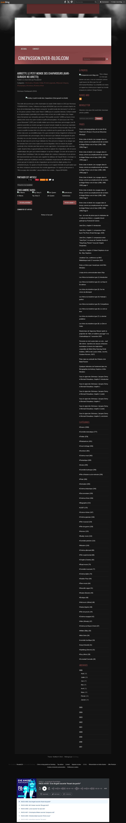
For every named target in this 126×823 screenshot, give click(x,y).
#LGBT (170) (83, 507)
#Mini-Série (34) (84, 635)
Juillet (83, 677)
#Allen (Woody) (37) (85, 621)
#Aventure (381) (84, 451)
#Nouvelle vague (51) (86, 588)
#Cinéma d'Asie (39, 85)
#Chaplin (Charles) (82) (86, 560)
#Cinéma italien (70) (85, 574)
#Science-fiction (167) (86, 512)
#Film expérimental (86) (86, 555)
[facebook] (65, 2)
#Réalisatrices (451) (85, 441)
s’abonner (45, 794)
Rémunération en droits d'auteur (97, 764)
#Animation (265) (84, 484)
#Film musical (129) (85, 522)
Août (82, 673)
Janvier (83, 700)
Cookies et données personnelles (56, 767)
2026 (80, 670)
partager (57, 794)
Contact (36, 48)
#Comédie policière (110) (87, 541)
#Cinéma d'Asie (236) (86, 498)
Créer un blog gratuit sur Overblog (46, 764)
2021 (80, 727)
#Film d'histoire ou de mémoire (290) (91, 474)
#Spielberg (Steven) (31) (87, 650)
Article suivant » (70, 202)
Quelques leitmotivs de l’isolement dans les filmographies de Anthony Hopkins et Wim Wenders (93, 369)
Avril (82, 688)
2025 (80, 707)
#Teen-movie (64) (84, 583)
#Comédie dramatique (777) (88, 432)
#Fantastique (21, 85)
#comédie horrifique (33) (87, 640)
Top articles (60, 764)
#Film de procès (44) (86, 612)
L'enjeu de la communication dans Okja (91, 272)
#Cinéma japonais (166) (86, 517)
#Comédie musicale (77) (87, 569)
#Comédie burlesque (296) (87, 470)
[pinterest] (71, 2)
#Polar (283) (83, 479)
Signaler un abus (76, 764)
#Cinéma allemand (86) (86, 550)
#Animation (29, 83)
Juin (82, 681)
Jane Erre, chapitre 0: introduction (90, 225)
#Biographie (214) (85, 503)
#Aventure (29, 85)
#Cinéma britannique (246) (87, 488)
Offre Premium (112, 764)
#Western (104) (84, 545)
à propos (68, 794)
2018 (80, 742)
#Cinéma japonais (49, 83)
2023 (80, 717)
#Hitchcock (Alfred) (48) (87, 602)
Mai (82, 685)
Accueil (24, 48)
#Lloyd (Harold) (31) (85, 645)
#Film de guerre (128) (86, 526)
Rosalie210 (20, 764)
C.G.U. (85, 764)
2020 (80, 732)
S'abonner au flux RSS (80, 99)
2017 (80, 747)
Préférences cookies (72, 767)
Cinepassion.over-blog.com (43, 58)
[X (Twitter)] (68, 2)
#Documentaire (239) (86, 493)
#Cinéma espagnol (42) (86, 616)
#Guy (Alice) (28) (84, 654)
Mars (82, 692)
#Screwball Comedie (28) (87, 659)
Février (83, 696)
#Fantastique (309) (85, 460)
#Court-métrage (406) (86, 446)
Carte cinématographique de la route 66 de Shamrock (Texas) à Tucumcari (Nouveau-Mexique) (93, 131)
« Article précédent (25, 202)
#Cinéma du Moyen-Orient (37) (89, 626)
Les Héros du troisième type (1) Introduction (93, 277)
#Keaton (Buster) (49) (86, 593)
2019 (80, 737)
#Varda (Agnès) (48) (85, 607)
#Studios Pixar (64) (85, 578)
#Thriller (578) (83, 436)
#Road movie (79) (85, 564)
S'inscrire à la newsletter (25, 185)
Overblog (75, 757)
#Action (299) (83, 465)
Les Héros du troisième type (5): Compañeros (94, 304)
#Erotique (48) (83, 597)
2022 (80, 722)
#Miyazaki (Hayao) (62, 83)
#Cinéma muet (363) (85, 455)
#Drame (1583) (84, 427)
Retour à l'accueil (46, 215)
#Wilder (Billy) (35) (85, 631)
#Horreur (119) (84, 531)
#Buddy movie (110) (85, 536)
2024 (80, 712)
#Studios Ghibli (38, 83)
